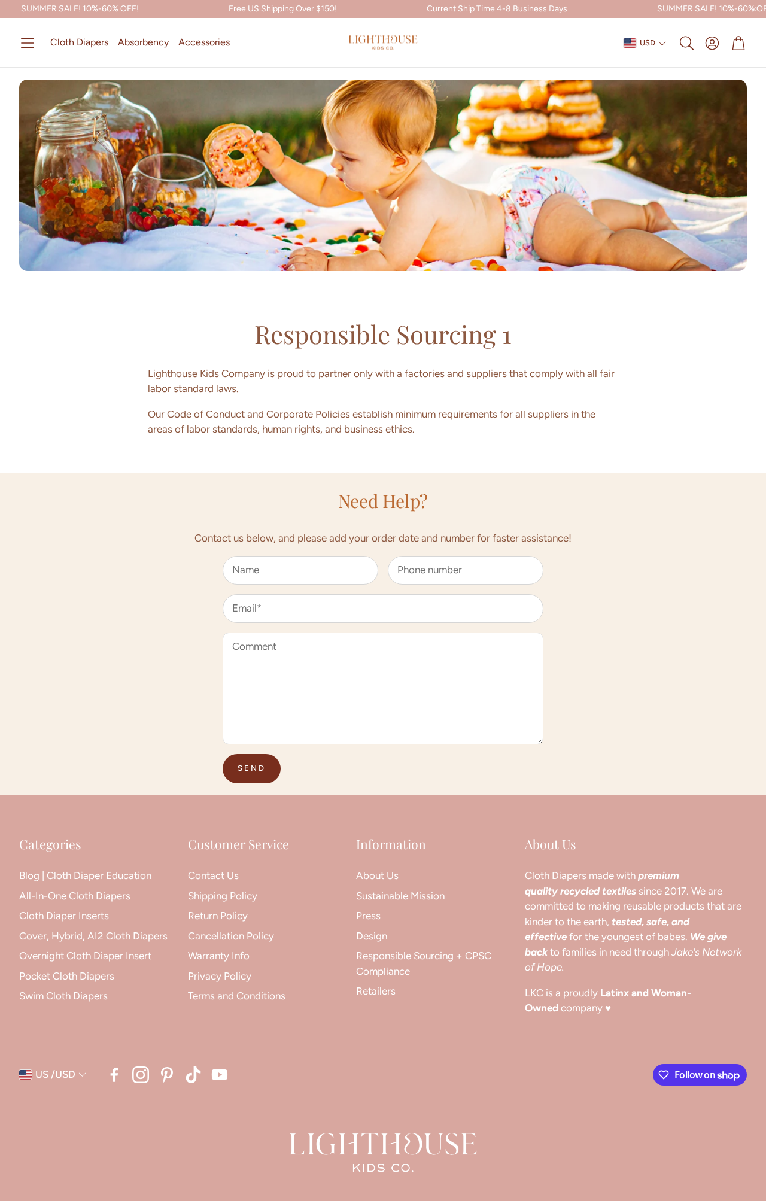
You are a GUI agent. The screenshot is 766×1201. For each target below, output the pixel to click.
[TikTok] (193, 1074)
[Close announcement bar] (754, 9)
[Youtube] (219, 1074)
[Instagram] (140, 1074)
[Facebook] (114, 1074)
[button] (27, 43)
